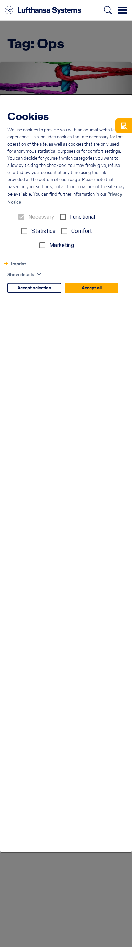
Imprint (18, 264)
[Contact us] (123, 125)
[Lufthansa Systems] (43, 10)
